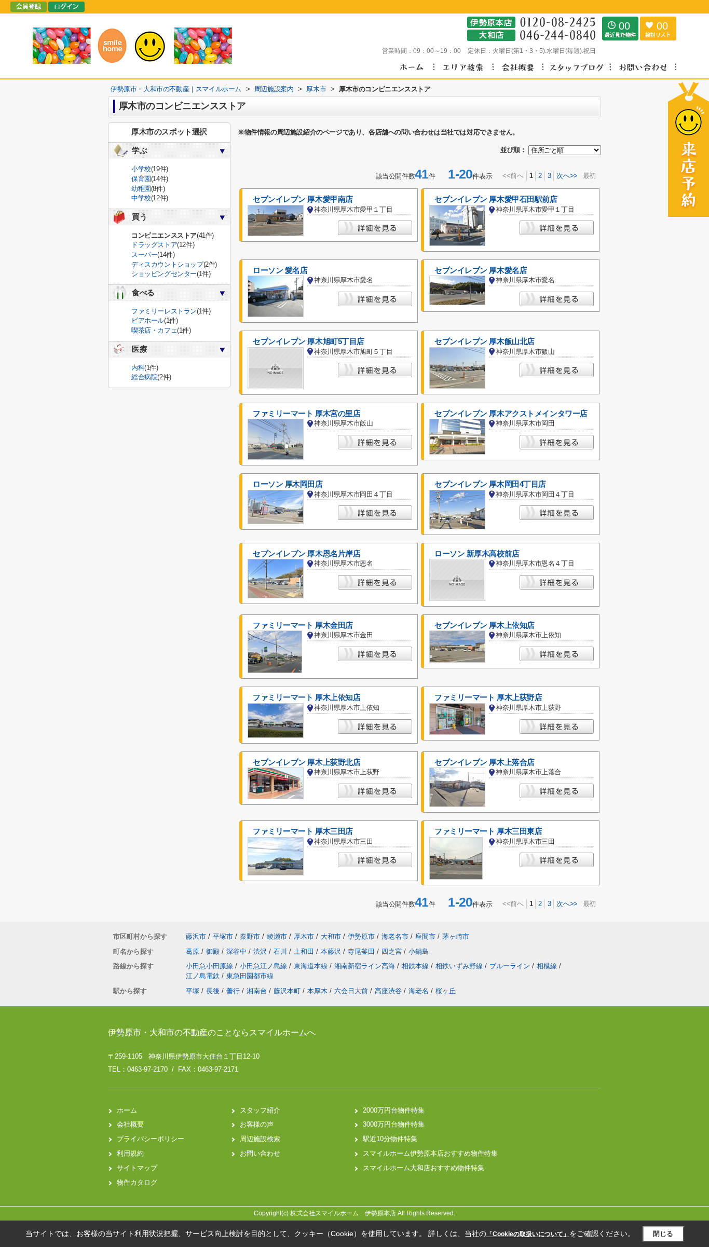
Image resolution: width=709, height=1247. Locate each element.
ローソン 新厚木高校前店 (477, 554)
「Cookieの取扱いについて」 (527, 1234)
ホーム (127, 1110)
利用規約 (130, 1153)
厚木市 (304, 936)
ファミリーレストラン (164, 311)
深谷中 (237, 951)
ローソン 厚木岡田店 (288, 484)
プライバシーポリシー (150, 1139)
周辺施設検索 (260, 1139)
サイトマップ (137, 1168)
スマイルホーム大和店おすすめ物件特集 (423, 1168)
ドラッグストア (154, 245)
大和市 (331, 936)
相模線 (548, 966)
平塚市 (223, 936)
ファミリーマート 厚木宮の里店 (306, 413)
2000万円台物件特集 (394, 1110)
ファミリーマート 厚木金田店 (303, 625)
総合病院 (144, 377)
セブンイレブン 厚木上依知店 (484, 625)
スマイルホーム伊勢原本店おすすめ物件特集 (430, 1153)
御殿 (214, 951)
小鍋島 (418, 951)
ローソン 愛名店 (280, 270)
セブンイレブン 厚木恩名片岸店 (306, 554)
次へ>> (566, 176)
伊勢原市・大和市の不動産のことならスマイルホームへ (212, 1032)
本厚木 (317, 991)
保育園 (141, 179)
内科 (137, 368)
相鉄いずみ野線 (460, 966)
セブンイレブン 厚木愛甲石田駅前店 (495, 199)
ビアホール (147, 320)
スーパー (144, 254)
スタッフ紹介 (260, 1110)
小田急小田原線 (210, 966)
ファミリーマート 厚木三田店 (303, 831)
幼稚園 (141, 189)
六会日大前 (351, 991)
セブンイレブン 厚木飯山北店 (484, 341)
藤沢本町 (287, 991)
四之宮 (392, 951)
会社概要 (130, 1124)
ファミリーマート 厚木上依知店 (306, 697)
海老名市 (394, 936)
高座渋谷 (388, 991)
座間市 (425, 936)
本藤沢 (332, 951)
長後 (213, 991)
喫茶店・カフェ (154, 330)
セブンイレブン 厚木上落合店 (484, 762)
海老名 (418, 991)
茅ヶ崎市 (455, 936)
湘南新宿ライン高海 (365, 966)
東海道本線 (312, 966)
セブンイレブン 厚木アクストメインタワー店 (511, 413)
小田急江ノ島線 (264, 966)
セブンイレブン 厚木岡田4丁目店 (490, 484)
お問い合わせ (260, 1153)
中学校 (141, 198)
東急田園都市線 (250, 976)
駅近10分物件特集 (390, 1139)
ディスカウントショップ (167, 264)
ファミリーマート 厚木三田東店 (488, 831)
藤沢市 (196, 936)
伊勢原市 (361, 936)
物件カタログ (137, 1182)
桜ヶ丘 (445, 991)
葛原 (193, 951)
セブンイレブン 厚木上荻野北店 (306, 762)
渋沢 (261, 951)
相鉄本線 (416, 966)
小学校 (141, 169)
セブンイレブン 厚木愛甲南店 (303, 199)
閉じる (663, 1234)
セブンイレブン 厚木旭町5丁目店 (308, 341)
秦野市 (250, 936)
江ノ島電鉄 (204, 976)
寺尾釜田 (362, 951)
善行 (233, 991)
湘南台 (257, 991)
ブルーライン (510, 966)
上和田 (305, 951)
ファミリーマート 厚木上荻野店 (488, 697)
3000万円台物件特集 (394, 1124)
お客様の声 (257, 1124)
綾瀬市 (277, 936)
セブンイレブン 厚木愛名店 (480, 270)
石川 (281, 951)
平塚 (192, 991)
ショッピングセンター (164, 274)
